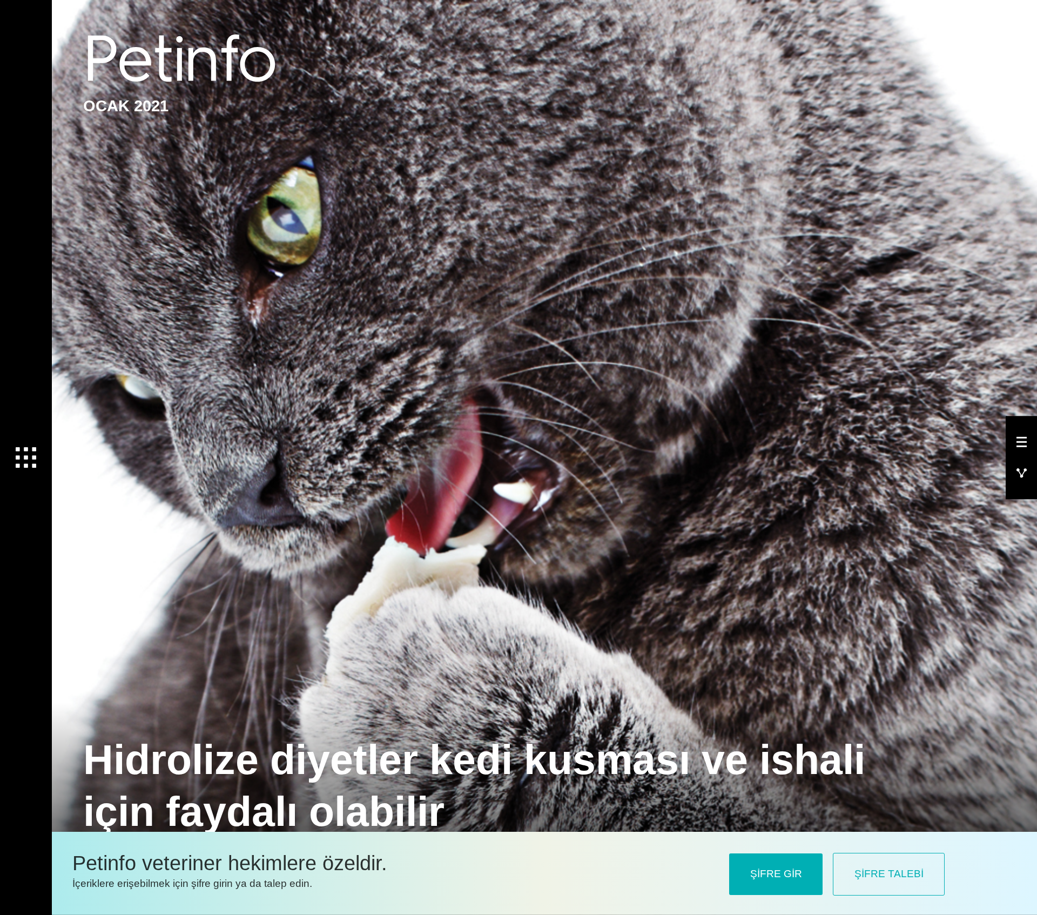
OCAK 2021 (126, 106)
